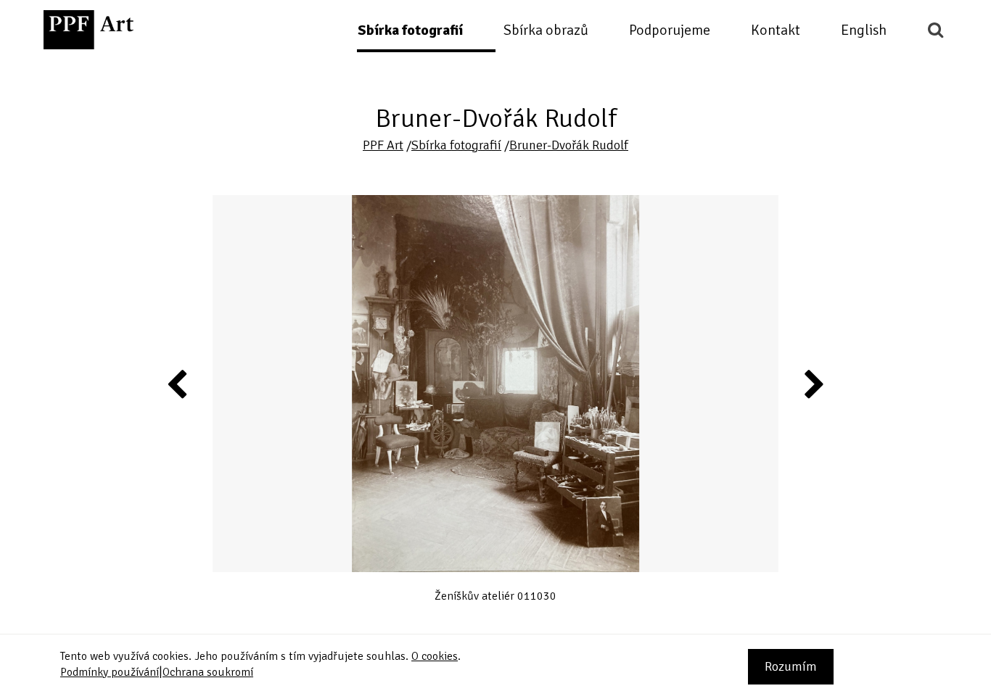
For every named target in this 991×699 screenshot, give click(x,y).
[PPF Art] (88, 29)
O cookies (434, 656)
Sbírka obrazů (545, 30)
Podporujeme (669, 30)
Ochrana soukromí (208, 672)
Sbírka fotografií (410, 30)
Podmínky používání (109, 672)
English (864, 30)
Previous (177, 383)
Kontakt (775, 30)
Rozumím (791, 666)
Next (813, 383)
